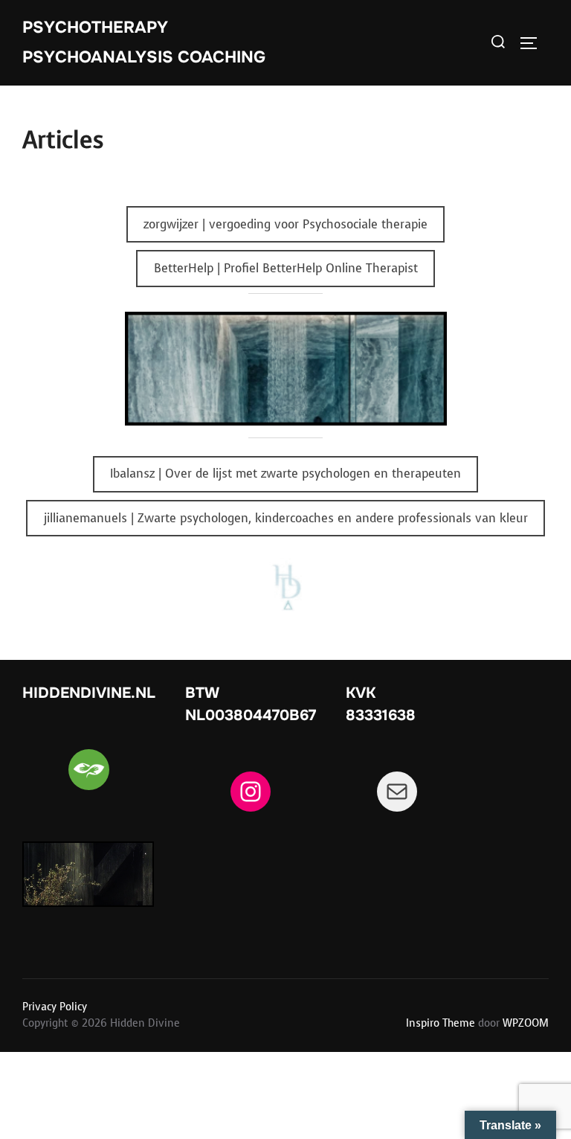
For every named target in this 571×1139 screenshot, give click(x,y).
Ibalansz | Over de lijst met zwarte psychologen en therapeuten (285, 473)
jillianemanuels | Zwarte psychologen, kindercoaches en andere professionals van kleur (286, 518)
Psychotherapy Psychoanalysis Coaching (143, 42)
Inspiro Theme (440, 1023)
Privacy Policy (54, 1007)
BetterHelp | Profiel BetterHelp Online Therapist (286, 268)
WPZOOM (526, 1023)
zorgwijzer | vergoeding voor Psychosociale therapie (285, 224)
